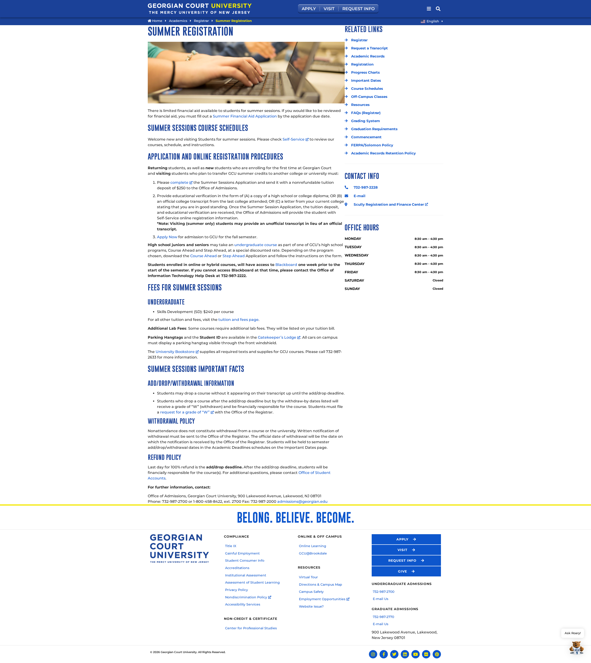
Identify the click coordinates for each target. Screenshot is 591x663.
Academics (178, 21)
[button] (572, 642)
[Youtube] (415, 654)
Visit (329, 8)
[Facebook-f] (384, 654)
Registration (362, 64)
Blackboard (286, 264)
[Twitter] (394, 654)
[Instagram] (373, 654)
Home (156, 21)
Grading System (365, 121)
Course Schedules (367, 89)
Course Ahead (203, 256)
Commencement (366, 137)
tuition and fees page (238, 319)
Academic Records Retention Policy (383, 153)
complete (179, 182)
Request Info (358, 8)
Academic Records (368, 56)
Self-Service (294, 139)
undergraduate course (255, 245)
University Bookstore (175, 352)
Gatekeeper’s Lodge (277, 337)
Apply (309, 8)
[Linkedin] (405, 654)
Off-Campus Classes (369, 97)
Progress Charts (365, 72)
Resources (360, 105)
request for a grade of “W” (185, 412)
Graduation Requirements (374, 129)
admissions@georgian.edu (302, 501)
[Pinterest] (437, 654)
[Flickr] (426, 654)
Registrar (201, 21)
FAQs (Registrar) (365, 113)
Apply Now (167, 237)
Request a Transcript (369, 48)
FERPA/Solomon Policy (372, 145)
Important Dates (366, 80)
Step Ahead (234, 256)
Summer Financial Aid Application (245, 116)
